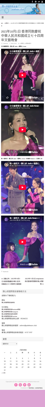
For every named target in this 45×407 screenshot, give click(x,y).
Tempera (31, 388)
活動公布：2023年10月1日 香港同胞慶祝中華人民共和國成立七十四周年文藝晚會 (11, 281)
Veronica (5, 43)
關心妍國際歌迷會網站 (8, 302)
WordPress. (39, 388)
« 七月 (3, 373)
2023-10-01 (14, 43)
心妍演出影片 (28, 43)
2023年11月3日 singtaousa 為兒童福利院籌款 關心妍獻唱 (34, 281)
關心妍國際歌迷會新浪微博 (9, 314)
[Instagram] (35, 1)
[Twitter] (39, 1)
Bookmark (5, 271)
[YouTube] (42, 1)
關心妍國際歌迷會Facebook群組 (11, 309)
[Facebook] (32, 1)
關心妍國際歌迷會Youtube (9, 316)
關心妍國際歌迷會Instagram (10, 312)
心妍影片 (6, 23)
